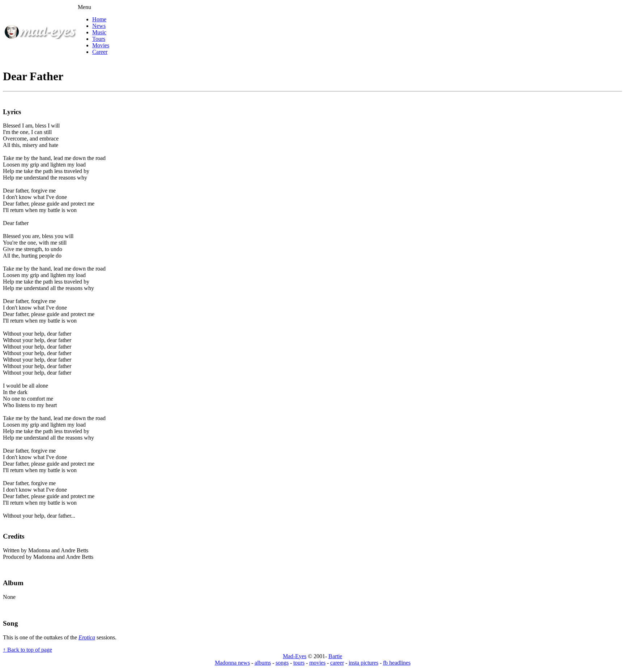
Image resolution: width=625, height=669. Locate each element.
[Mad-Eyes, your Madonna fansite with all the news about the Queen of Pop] (40, 37)
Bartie (335, 656)
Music (99, 32)
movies (317, 663)
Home (99, 19)
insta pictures (363, 663)
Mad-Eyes (294, 656)
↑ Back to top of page (27, 650)
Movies (100, 45)
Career (99, 52)
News (99, 26)
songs (282, 663)
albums (263, 663)
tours (299, 663)
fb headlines (397, 663)
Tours (98, 39)
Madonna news (232, 663)
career (337, 663)
